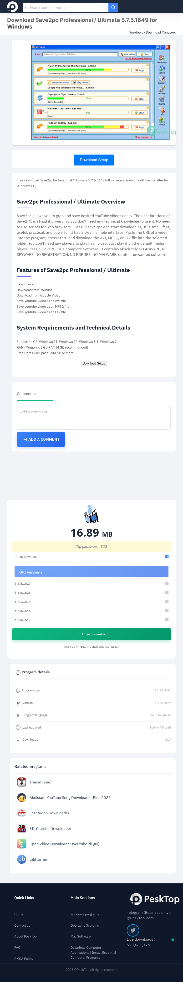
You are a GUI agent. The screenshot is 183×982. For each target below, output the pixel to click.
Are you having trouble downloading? (91, 647)
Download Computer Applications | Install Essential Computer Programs (93, 952)
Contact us (22, 925)
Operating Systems (85, 925)
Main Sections (83, 897)
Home (18, 914)
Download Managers (161, 32)
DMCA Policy (23, 959)
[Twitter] (133, 930)
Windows (136, 32)
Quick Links (24, 897)
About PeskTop (25, 936)
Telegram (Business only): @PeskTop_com (149, 915)
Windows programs (85, 914)
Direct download (94, 634)
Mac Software (81, 936)
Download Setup (94, 160)
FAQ (17, 947)
